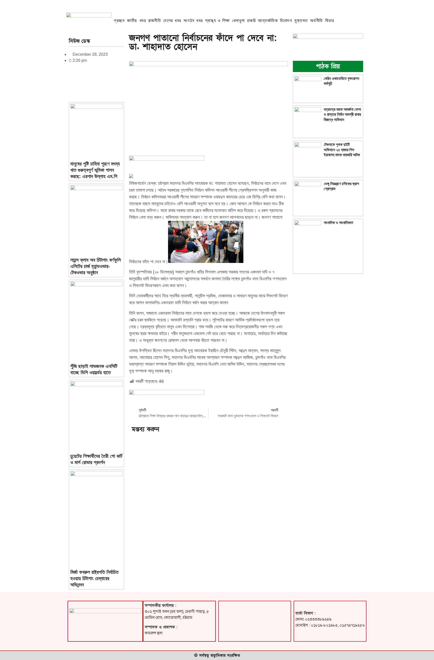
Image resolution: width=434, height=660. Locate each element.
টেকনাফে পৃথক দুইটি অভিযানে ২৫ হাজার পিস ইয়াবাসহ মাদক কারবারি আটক (342, 149)
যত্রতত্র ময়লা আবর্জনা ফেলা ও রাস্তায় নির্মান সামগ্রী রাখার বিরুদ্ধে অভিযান (342, 114)
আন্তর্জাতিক (268, 20)
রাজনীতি (154, 20)
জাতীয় (132, 20)
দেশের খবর (172, 20)
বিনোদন (286, 20)
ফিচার (329, 20)
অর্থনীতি (316, 20)
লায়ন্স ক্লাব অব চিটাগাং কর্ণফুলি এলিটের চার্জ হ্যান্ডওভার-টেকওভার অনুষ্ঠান (95, 266)
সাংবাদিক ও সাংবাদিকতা (338, 223)
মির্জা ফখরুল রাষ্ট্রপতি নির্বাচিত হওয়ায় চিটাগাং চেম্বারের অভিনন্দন (94, 578)
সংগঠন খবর (193, 20)
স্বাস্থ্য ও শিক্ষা (217, 20)
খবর (142, 20)
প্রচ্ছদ (119, 20)
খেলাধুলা (238, 20)
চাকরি (251, 20)
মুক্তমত (301, 20)
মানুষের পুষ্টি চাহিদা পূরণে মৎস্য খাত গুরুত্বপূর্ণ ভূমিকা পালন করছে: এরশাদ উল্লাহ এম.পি (95, 170)
